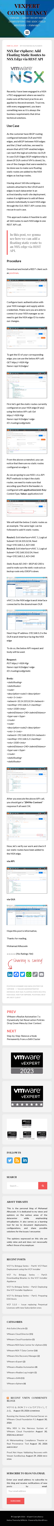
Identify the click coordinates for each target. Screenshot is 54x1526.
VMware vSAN (13, 1378)
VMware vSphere (15, 1383)
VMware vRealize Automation (20, 1367)
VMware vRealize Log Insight (20, 1372)
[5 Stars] (15, 954)
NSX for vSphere (23, 995)
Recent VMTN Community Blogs (27, 1399)
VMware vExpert (14, 1361)
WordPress (42, 1520)
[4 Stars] (13, 954)
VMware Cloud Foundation (19, 1339)
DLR (21, 992)
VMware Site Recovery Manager (22, 1356)
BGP (17, 992)
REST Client (15, 997)
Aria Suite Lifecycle (16, 1328)
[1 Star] (8, 954)
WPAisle (23, 1520)
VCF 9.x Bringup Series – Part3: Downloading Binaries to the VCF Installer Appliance (27, 1278)
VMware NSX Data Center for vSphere (25, 1345)
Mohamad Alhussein (32, 46)
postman (13, 272)
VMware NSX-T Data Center (20, 1350)
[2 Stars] (9, 954)
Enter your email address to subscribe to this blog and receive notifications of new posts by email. (27, 1483)
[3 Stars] (11, 954)
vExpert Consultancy (27, 9)
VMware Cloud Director (18, 1334)
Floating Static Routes (35, 992)
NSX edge (11, 995)
